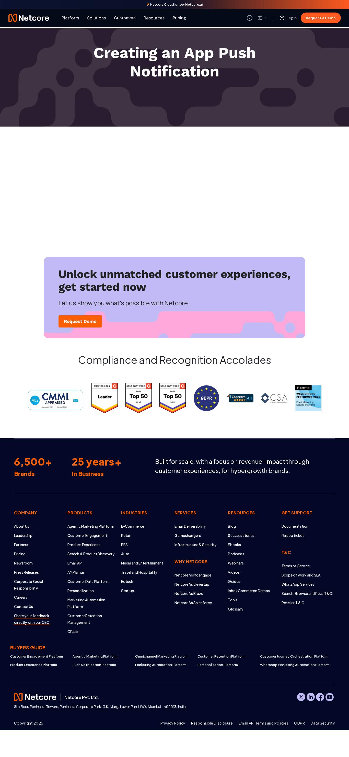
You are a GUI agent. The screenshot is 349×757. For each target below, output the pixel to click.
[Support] (250, 18)
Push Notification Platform (94, 665)
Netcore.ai (194, 4)
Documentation (295, 526)
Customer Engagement (87, 535)
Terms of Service (296, 565)
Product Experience (83, 544)
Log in (292, 17)
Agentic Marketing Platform (90, 526)
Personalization (80, 590)
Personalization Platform (217, 665)
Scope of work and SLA (301, 575)
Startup (127, 590)
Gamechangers (188, 535)
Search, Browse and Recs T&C (307, 593)
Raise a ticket (293, 535)
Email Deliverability (190, 526)
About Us (21, 526)
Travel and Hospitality (139, 572)
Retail (126, 535)
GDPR (299, 723)
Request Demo (80, 321)
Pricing (179, 17)
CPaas (72, 631)
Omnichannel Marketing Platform (162, 656)
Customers (124, 17)
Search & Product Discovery (90, 553)
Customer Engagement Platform (36, 656)
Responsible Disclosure (212, 723)
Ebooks (234, 544)
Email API (75, 563)
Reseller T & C (293, 602)
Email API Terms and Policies (263, 723)
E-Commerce (132, 526)
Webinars (236, 563)
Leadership (23, 535)
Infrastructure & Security (195, 544)
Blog (232, 526)
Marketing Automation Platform (161, 665)
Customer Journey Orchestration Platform (291, 656)
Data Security (323, 723)
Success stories (241, 535)
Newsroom (23, 563)
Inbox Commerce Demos (249, 590)
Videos (233, 572)
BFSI (125, 544)
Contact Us (23, 606)
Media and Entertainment (142, 563)
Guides (234, 581)
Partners (21, 544)
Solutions (96, 17)
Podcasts (236, 553)
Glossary (235, 609)
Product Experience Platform (33, 665)
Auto (125, 553)
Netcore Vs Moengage (193, 575)
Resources (154, 17)
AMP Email (76, 572)
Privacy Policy (172, 723)
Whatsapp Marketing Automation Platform (291, 665)
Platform (70, 17)
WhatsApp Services (298, 584)
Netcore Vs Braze (189, 593)
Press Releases (26, 572)
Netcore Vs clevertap (192, 584)
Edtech (127, 581)
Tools (232, 599)
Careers (21, 597)
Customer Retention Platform (221, 656)
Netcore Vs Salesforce (193, 602)
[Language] (262, 18)
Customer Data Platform (88, 581)
